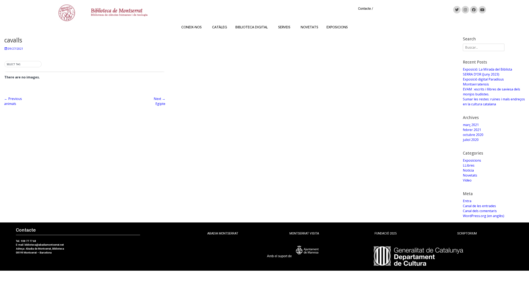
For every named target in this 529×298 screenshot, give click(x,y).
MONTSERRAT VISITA (304, 233)
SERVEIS (284, 27)
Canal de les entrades (479, 206)
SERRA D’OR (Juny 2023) (481, 74)
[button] (23, 64)
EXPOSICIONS (337, 27)
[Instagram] (465, 9)
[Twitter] (457, 9)
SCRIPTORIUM (467, 233)
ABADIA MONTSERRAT (222, 233)
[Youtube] (482, 9)
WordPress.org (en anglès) (483, 216)
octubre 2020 (473, 134)
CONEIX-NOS (191, 27)
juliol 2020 (471, 139)
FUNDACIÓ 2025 (386, 233)
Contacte (364, 9)
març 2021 (471, 125)
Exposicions (472, 160)
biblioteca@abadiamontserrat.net (44, 244)
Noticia (468, 170)
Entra (467, 201)
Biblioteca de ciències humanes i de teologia (119, 14)
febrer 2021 (472, 129)
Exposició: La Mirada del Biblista (487, 69)
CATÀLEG (219, 27)
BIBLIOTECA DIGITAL (251, 27)
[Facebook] (474, 9)
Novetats (470, 175)
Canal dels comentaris (480, 211)
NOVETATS (309, 27)
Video (467, 180)
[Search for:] (483, 47)
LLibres (468, 165)
